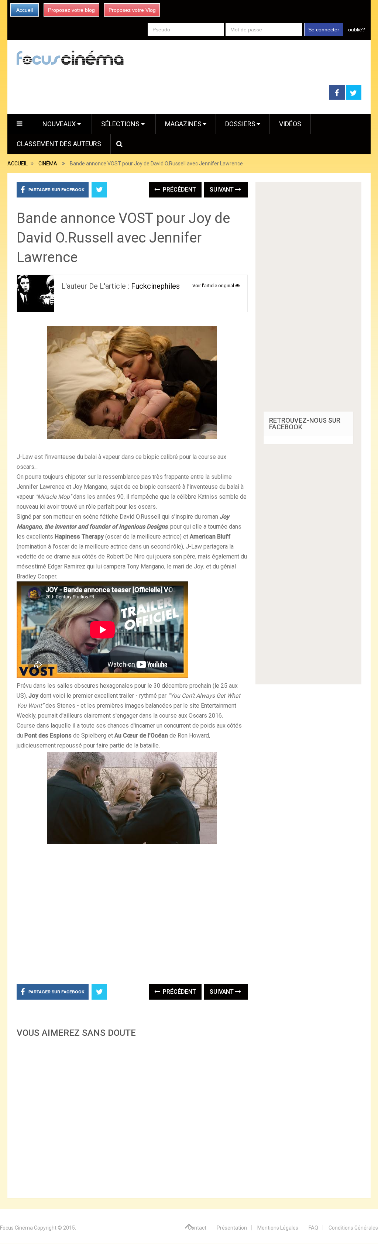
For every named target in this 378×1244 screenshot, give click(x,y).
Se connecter (323, 29)
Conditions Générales (353, 1228)
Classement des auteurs (59, 144)
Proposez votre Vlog (132, 10)
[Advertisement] (132, 1116)
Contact (197, 1228)
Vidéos (290, 124)
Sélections (121, 124)
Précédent (178, 189)
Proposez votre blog (71, 10)
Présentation (232, 1228)
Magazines (183, 124)
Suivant (222, 189)
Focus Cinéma (16, 1228)
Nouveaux (59, 124)
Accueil (24, 10)
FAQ (313, 1228)
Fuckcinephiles (155, 286)
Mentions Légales (277, 1228)
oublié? (356, 29)
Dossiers (240, 124)
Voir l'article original (213, 285)
